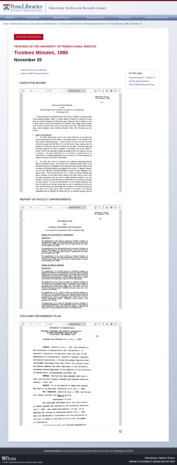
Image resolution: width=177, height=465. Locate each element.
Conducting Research (95, 17)
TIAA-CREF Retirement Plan (141, 84)
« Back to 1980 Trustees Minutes (34, 73)
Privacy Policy (167, 458)
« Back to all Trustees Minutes (33, 70)
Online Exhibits (32, 17)
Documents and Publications (44, 24)
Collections (10, 17)
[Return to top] (120, 432)
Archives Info (124, 17)
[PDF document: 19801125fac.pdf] (71, 257)
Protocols (151, 458)
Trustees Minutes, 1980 (118, 24)
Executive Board (136, 77)
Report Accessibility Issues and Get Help (152, 461)
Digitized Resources (61, 17)
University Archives (53, 451)
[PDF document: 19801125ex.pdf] (71, 140)
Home (6, 24)
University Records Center (156, 17)
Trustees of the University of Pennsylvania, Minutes (82, 24)
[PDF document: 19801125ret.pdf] (71, 374)
